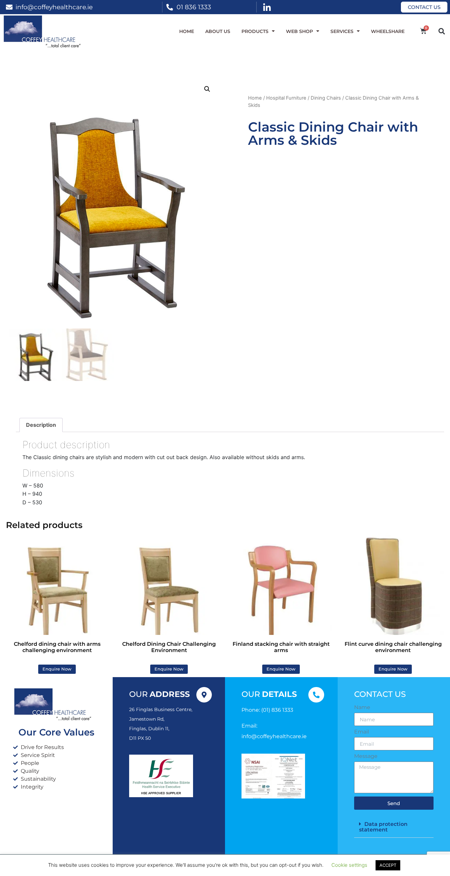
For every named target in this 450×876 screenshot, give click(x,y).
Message (366, 756)
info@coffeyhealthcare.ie (54, 7)
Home (186, 31)
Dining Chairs (326, 98)
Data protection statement (383, 827)
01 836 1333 (194, 7)
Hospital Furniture (286, 98)
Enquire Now (56, 669)
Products (254, 31)
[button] (441, 31)
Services (341, 31)
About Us (217, 31)
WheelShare (388, 31)
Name (362, 707)
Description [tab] (41, 425)
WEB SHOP (299, 31)
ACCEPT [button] (388, 865)
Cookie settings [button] (349, 865)
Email (361, 732)
